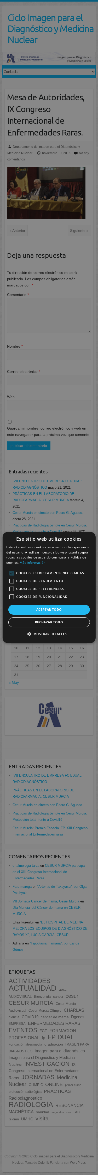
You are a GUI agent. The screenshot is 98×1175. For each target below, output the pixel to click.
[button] (49, 633)
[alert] (49, 587)
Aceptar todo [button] (49, 609)
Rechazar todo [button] (49, 622)
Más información (32, 562)
